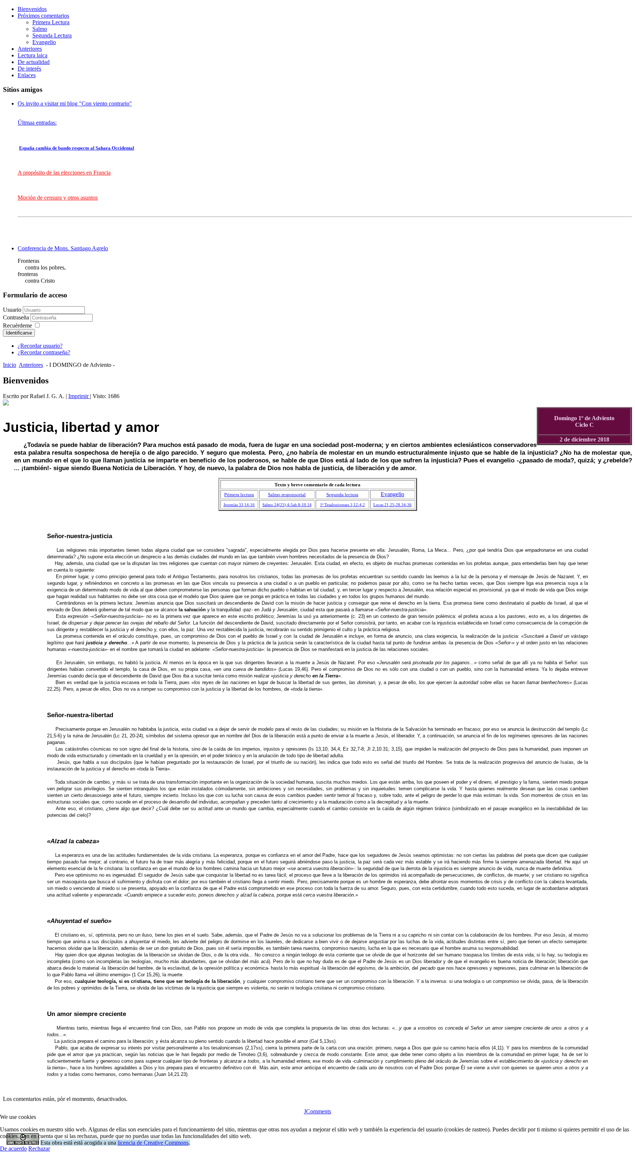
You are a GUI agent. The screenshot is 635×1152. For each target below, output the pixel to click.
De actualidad (34, 62)
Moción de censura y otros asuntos (58, 197)
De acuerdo (13, 1148)
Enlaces (27, 75)
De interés (29, 68)
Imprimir (79, 396)
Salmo (39, 29)
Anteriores (30, 49)
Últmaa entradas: (37, 122)
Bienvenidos (32, 9)
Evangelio (44, 42)
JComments (317, 1111)
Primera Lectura (50, 22)
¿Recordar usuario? (40, 346)
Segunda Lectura (52, 35)
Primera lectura (239, 494)
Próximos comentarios (43, 15)
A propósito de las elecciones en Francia (64, 172)
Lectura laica (32, 55)
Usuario (12, 310)
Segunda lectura (342, 494)
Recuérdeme (17, 325)
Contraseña (17, 317)
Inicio (9, 365)
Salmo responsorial (287, 494)
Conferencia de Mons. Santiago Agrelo (63, 248)
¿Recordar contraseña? (44, 352)
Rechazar (39, 1148)
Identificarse (19, 333)
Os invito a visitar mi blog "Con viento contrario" (75, 103)
